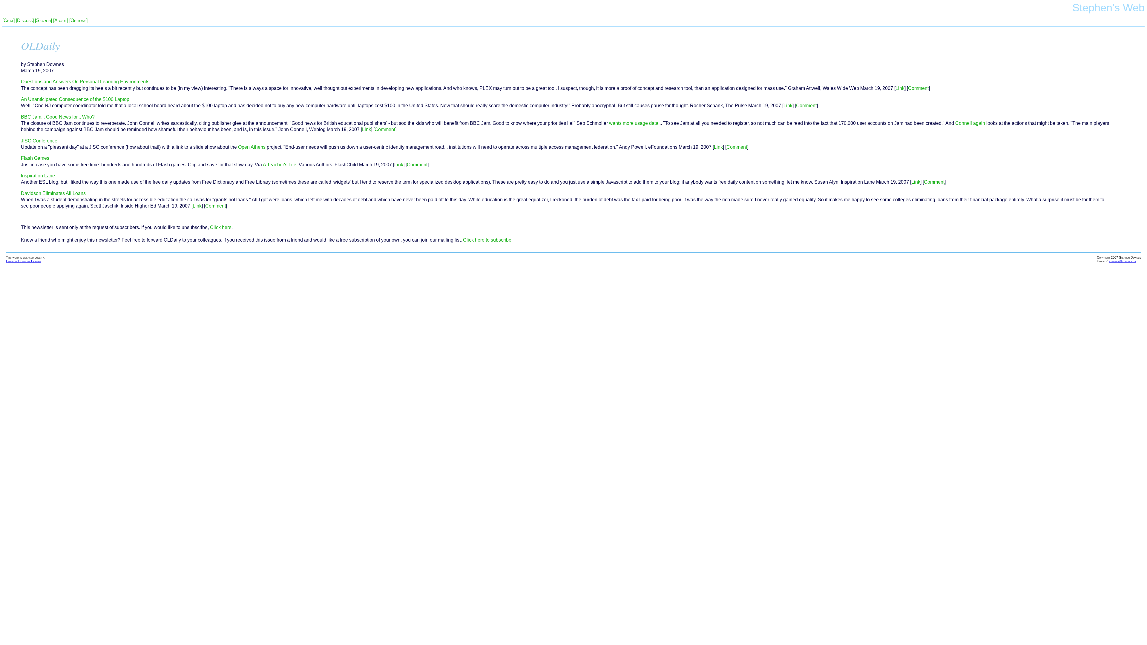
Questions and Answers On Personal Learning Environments (85, 81)
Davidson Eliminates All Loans (53, 193)
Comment (918, 88)
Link (899, 88)
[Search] (43, 20)
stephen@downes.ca (1122, 261)
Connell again (970, 123)
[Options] (78, 20)
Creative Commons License (23, 261)
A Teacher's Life (279, 164)
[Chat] (8, 20)
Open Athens (252, 147)
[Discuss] (25, 20)
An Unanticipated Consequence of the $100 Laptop (75, 99)
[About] (60, 20)
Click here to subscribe (487, 239)
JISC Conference (39, 140)
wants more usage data (633, 123)
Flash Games (35, 158)
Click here (220, 227)
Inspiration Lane (38, 175)
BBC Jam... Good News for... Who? (58, 116)
